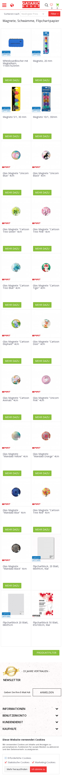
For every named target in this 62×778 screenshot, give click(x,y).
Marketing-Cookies (45, 762)
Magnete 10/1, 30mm (45, 117)
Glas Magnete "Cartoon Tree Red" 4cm (46, 511)
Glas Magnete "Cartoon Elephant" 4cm (16, 342)
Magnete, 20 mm (42, 61)
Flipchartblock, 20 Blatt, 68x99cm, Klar (46, 567)
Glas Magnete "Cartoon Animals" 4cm (16, 399)
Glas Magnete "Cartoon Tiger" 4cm (46, 286)
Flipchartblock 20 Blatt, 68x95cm (15, 623)
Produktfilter (46, 652)
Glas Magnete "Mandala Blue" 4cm (14, 511)
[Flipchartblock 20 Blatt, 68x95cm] (16, 604)
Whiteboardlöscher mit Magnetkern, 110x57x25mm (15, 63)
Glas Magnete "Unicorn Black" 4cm (46, 174)
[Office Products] (36, 616)
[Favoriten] (51, 5)
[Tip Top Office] (6, 53)
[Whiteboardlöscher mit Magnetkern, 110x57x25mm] (16, 43)
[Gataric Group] (31, 4)
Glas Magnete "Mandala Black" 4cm (15, 567)
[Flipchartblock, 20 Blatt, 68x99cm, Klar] (46, 548)
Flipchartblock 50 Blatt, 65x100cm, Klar (45, 623)
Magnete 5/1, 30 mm (14, 117)
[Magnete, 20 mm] (46, 43)
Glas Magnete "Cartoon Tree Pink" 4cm (46, 230)
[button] (46, 5)
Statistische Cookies (18, 762)
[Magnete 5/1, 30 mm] (16, 99)
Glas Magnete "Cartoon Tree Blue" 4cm (16, 286)
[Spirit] (6, 167)
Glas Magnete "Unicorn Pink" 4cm (46, 399)
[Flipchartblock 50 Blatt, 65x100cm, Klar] (46, 604)
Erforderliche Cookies (19, 758)
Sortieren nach (11, 13)
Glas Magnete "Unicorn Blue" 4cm (16, 174)
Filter (53, 13)
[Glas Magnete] (16, 155)
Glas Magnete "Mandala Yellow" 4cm (15, 455)
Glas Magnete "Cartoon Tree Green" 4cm (16, 230)
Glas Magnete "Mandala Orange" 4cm (46, 455)
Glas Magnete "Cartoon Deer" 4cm (46, 342)
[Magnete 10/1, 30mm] (46, 99)
